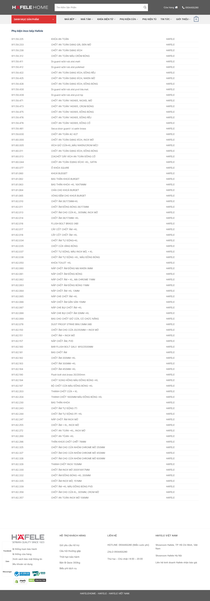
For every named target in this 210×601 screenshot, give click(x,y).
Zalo (7, 561)
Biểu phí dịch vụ (68, 568)
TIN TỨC (165, 19)
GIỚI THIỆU (182, 19)
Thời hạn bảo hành (69, 556)
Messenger (7, 572)
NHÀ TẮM (86, 19)
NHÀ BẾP (69, 19)
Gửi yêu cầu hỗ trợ (69, 545)
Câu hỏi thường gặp (70, 550)
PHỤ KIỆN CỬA (128, 19)
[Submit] (145, 7)
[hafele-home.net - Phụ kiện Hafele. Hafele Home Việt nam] (30, 7)
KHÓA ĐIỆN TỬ (105, 19)
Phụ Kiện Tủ (149, 19)
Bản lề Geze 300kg (70, 562)
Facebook (7, 551)
